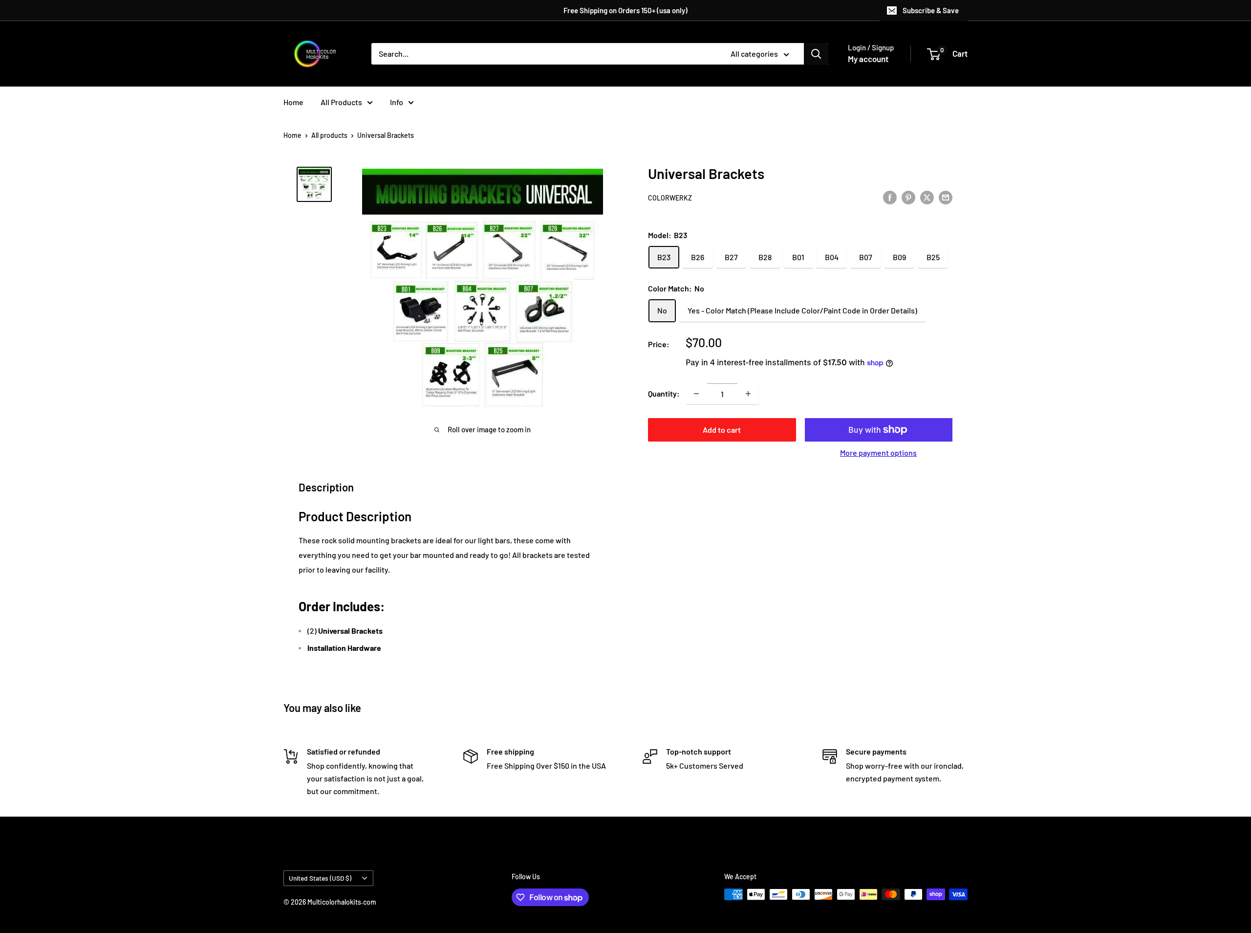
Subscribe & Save (931, 10)
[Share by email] (945, 196)
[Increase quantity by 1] (748, 393)
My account (868, 59)
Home (293, 102)
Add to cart (722, 429)
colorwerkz (670, 198)
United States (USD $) (320, 878)
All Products (341, 102)
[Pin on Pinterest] (908, 196)
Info (396, 102)
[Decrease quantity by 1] (696, 393)
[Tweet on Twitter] (927, 196)
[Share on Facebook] (890, 196)
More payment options (878, 452)
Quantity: (664, 393)
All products (329, 135)
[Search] (816, 54)
